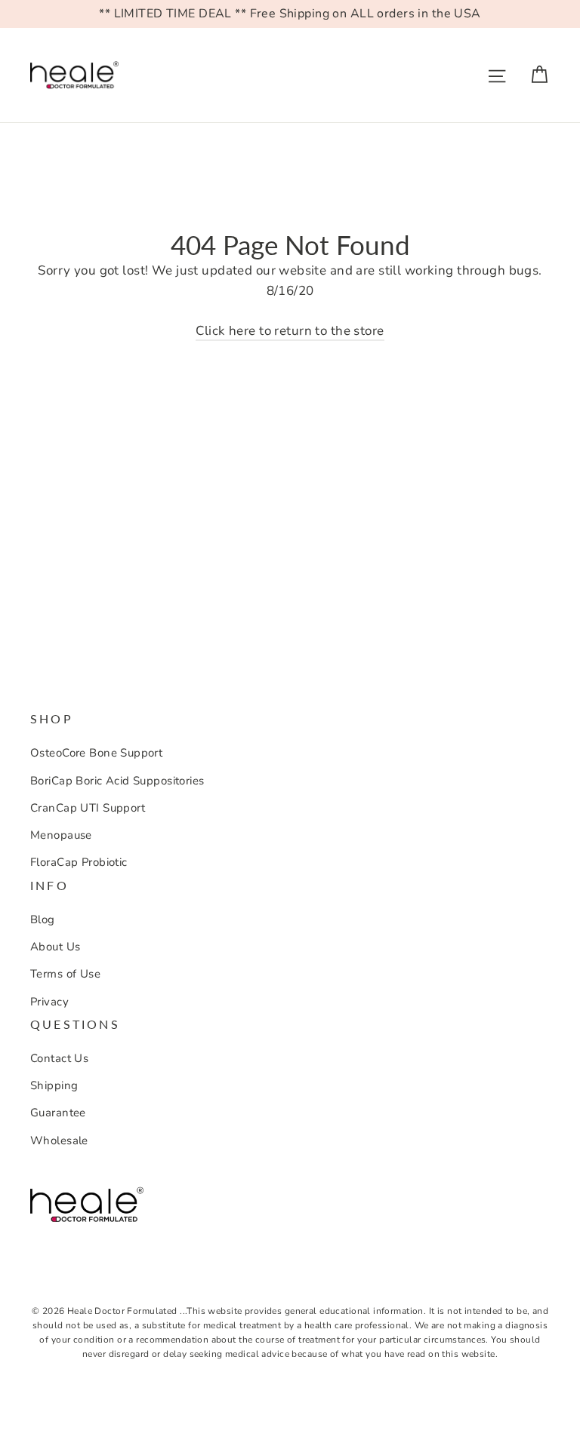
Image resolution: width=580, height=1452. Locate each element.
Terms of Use (65, 973)
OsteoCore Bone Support (96, 752)
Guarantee (58, 1112)
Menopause (61, 835)
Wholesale (59, 1140)
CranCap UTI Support (87, 807)
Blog (42, 919)
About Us (55, 946)
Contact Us (59, 1058)
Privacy (49, 1001)
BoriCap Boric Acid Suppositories (117, 780)
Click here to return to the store (290, 330)
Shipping (54, 1085)
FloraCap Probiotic (79, 862)
